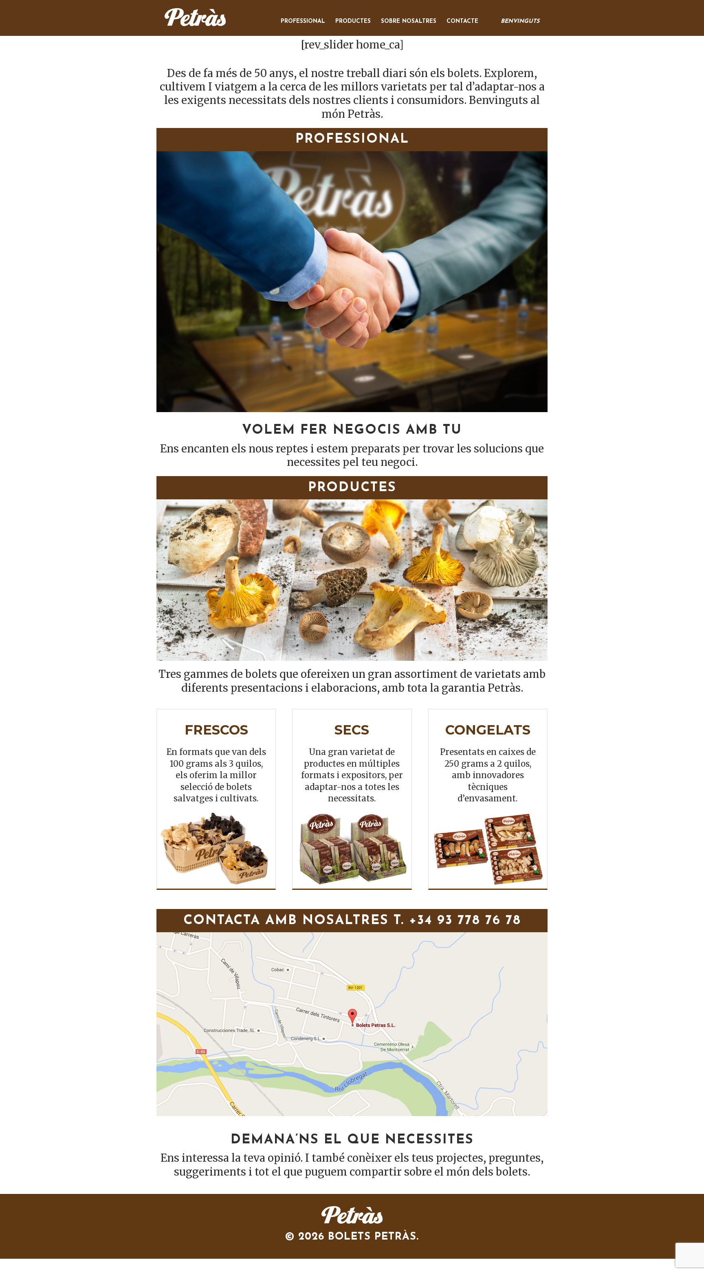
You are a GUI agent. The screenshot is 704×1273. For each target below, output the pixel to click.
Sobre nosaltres (408, 21)
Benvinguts (520, 21)
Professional (303, 21)
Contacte (462, 21)
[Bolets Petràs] (352, 1215)
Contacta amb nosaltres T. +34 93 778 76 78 (352, 920)
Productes (353, 21)
